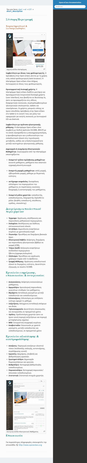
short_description (15, 11)
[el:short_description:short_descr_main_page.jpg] (25, 67)
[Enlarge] (44, 69)
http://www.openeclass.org (30, 445)
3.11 (30, 9)
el (25, 9)
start (20, 9)
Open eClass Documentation (70, 3)
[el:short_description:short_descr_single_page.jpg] (25, 429)
